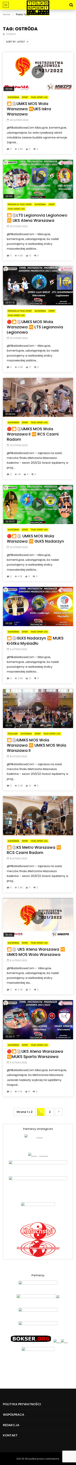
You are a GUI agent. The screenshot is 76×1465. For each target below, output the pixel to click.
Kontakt (10, 1435)
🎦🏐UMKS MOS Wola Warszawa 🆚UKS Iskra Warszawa (29, 109)
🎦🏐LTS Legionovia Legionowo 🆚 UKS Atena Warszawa (37, 218)
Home (6, 14)
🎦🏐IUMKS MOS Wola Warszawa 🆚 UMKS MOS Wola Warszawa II (36, 745)
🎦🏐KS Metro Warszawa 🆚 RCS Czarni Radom (34, 850)
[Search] (71, 5)
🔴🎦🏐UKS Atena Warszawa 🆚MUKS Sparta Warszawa (35, 1054)
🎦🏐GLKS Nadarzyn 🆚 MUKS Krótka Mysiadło (35, 640)
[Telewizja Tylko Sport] (38, 7)
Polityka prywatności (22, 1404)
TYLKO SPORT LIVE (39, 97)
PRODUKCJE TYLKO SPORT (20, 204)
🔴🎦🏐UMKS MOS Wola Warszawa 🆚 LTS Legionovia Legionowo (35, 327)
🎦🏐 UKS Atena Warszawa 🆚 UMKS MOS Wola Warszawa (36, 952)
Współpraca (13, 1414)
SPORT (25, 97)
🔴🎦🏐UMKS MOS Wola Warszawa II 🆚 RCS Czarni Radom (33, 434)
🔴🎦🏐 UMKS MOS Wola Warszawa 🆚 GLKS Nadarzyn (35, 538)
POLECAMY (13, 733)
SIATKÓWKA (13, 97)
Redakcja (11, 1425)
